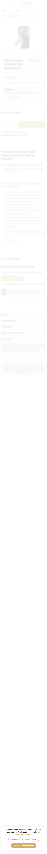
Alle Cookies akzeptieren (23, 846)
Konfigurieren (30, 839)
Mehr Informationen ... (23, 835)
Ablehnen (15, 839)
